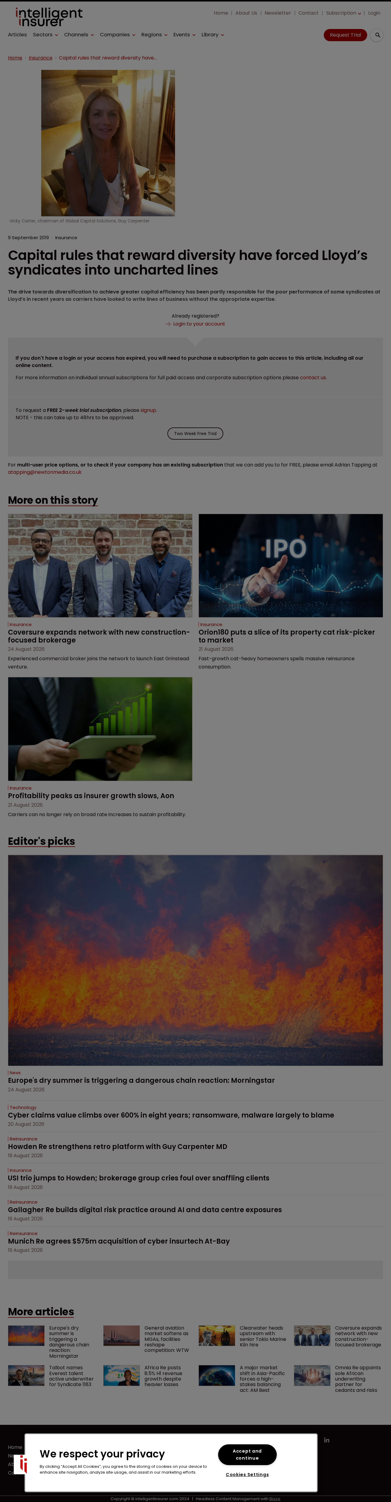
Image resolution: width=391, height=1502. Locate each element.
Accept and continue (247, 1454)
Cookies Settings (247, 1474)
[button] (23, 1464)
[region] (171, 1462)
